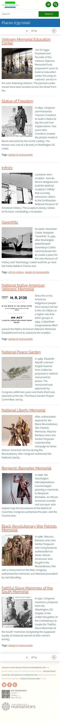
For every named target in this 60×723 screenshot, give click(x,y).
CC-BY (43, 679)
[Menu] (48, 4)
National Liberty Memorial (23, 410)
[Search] (55, 4)
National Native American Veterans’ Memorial (23, 287)
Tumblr (14, 684)
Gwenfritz (10, 222)
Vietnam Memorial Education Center (26, 41)
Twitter (4, 684)
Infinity (7, 168)
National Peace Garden (21, 352)
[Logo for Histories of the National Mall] (10, 4)
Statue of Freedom (17, 101)
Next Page (54, 31)
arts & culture (16, 272)
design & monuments (20, 154)
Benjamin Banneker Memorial (26, 468)
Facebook (9, 684)
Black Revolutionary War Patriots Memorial (29, 528)
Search (49, 14)
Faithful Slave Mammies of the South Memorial (27, 590)
